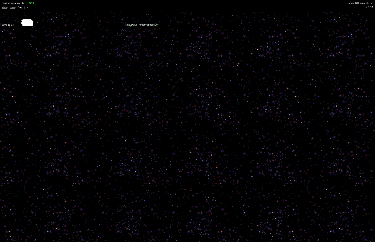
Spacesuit (152, 24)
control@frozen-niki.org (361, 3)
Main (4, 7)
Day (133, 24)
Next (12, 7)
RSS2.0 (30, 3)
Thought (141, 24)
